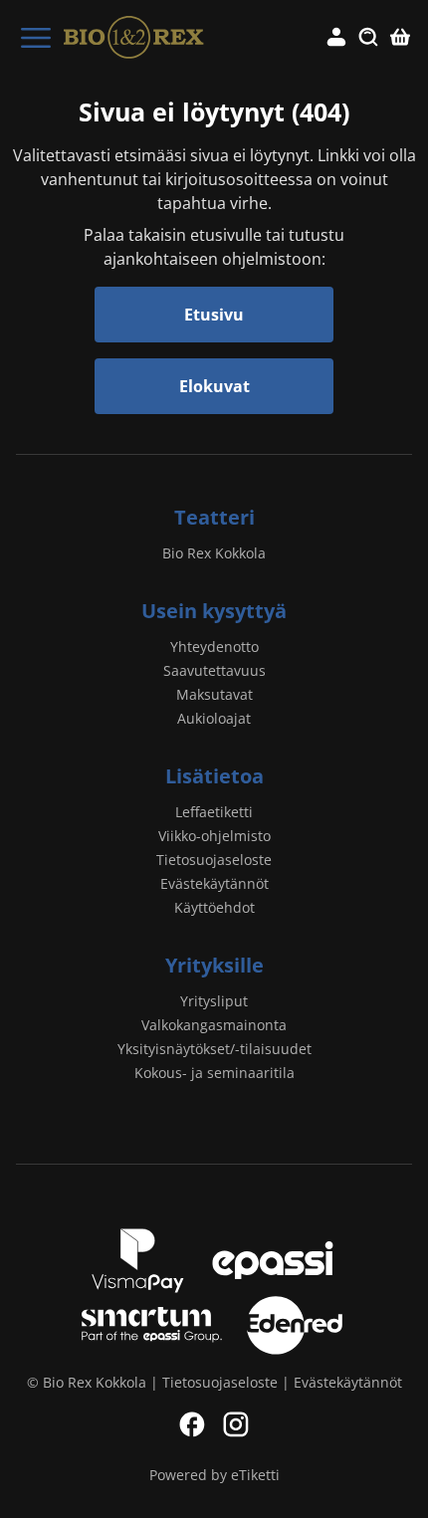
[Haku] (368, 38)
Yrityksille (214, 965)
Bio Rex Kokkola (214, 552)
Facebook (192, 1424)
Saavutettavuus (214, 670)
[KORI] (400, 38)
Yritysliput (214, 1000)
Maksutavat (214, 694)
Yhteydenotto (214, 646)
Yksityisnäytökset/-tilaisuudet (214, 1048)
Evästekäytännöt (214, 883)
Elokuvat (214, 386)
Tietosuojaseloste (214, 859)
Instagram (236, 1424)
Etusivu (214, 314)
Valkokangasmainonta (214, 1024)
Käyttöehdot (214, 907)
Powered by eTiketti (214, 1474)
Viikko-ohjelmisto (214, 835)
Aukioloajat (214, 718)
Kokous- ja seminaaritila (214, 1072)
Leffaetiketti (214, 811)
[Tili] (336, 38)
